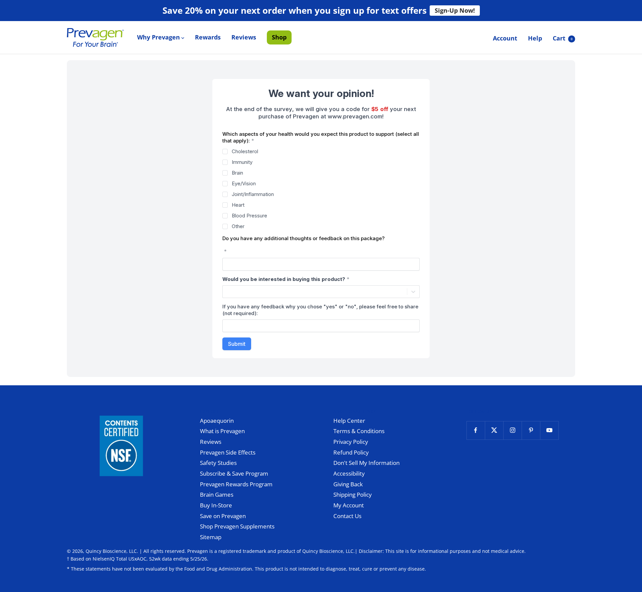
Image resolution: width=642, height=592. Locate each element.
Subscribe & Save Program (234, 473)
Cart (562, 38)
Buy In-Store (216, 505)
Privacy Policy (350, 442)
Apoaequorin (217, 420)
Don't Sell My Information (366, 463)
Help (535, 38)
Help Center (349, 420)
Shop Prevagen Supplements (237, 526)
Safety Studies (218, 463)
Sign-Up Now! (455, 10)
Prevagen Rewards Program (236, 484)
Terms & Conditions (359, 431)
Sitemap (210, 537)
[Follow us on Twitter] (494, 430)
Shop (279, 37)
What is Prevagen (222, 431)
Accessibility (349, 473)
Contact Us (347, 516)
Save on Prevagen (223, 516)
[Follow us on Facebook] (475, 430)
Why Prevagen (158, 37)
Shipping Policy (352, 494)
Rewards (208, 37)
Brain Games (216, 494)
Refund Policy (351, 452)
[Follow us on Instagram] (512, 430)
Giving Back (348, 484)
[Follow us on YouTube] (549, 430)
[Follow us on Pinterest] (531, 430)
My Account (348, 505)
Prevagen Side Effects (227, 452)
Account (505, 38)
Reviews (243, 37)
